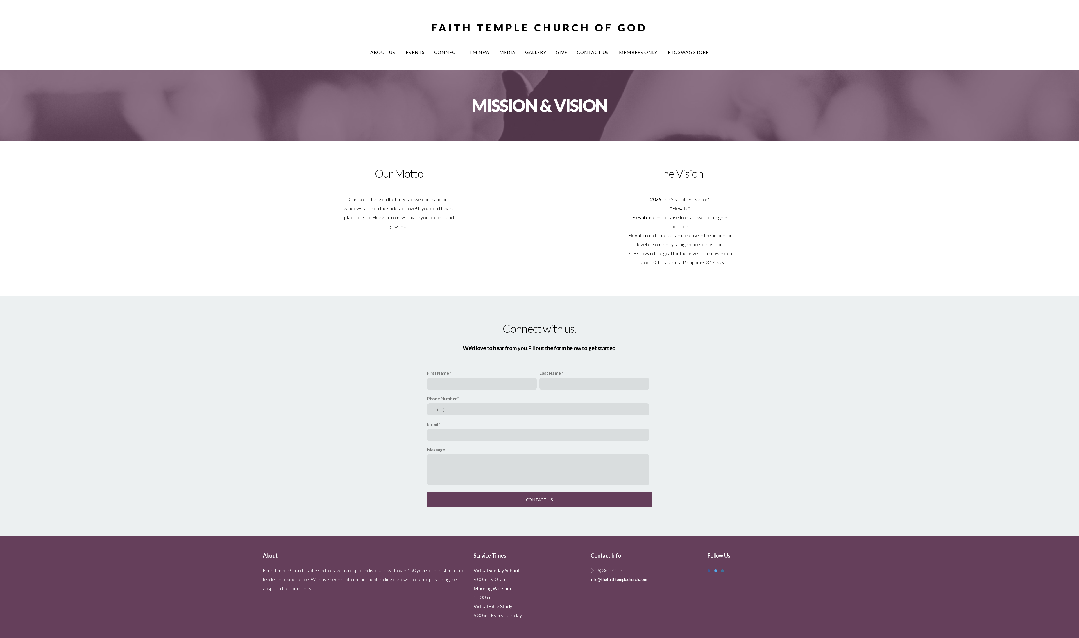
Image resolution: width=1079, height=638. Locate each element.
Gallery (535, 52)
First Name (438, 372)
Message (436, 449)
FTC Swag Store (688, 52)
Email (432, 424)
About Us (383, 52)
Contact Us (593, 52)
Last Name (550, 372)
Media (507, 52)
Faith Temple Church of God (539, 27)
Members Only (638, 52)
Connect (447, 52)
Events (415, 52)
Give (561, 52)
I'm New (480, 52)
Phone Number (442, 398)
